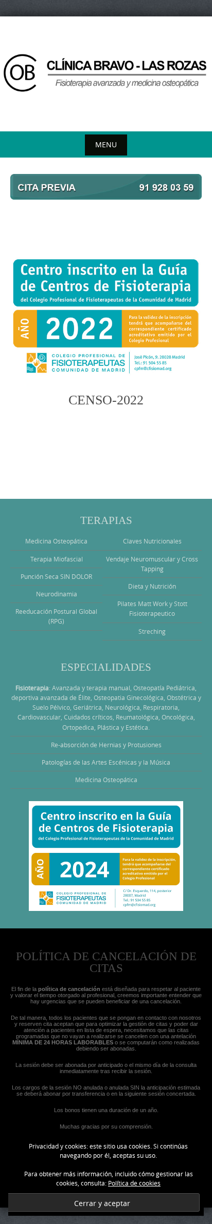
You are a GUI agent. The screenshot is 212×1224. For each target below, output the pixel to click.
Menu (106, 144)
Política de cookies (134, 1183)
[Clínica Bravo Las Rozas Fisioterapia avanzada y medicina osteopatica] (106, 72)
